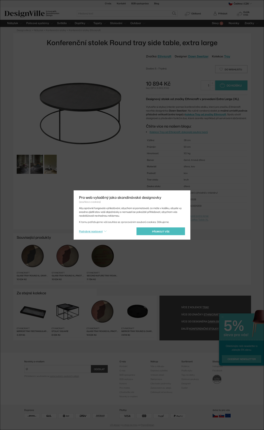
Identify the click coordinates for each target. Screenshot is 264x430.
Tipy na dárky (188, 374)
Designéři (186, 383)
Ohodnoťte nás (126, 392)
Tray (227, 56)
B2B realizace (126, 379)
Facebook (217, 370)
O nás (108, 3)
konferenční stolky (204, 328)
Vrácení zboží (157, 374)
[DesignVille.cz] (215, 415)
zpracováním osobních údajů (64, 376)
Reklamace (156, 379)
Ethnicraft (212, 314)
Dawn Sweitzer (198, 56)
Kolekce (185, 366)
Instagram (217, 366)
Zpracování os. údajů (160, 387)
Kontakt (121, 3)
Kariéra (123, 383)
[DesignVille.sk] (221, 415)
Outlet (184, 387)
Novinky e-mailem (34, 361)
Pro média (124, 387)
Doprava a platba (159, 370)
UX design (115, 424)
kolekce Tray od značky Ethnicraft (205, 114)
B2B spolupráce (140, 3)
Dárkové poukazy (190, 379)
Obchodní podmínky (160, 383)
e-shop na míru (129, 424)
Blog (156, 3)
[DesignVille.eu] (228, 415)
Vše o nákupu (157, 366)
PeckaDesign (147, 424)
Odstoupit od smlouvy (161, 392)
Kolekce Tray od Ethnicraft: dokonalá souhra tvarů (179, 132)
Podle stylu (186, 370)
